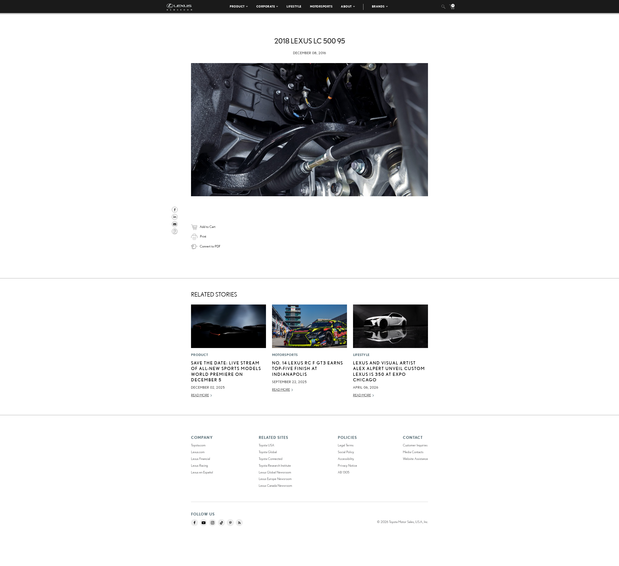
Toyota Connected (270, 459)
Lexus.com (198, 452)
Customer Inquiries (415, 445)
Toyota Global (268, 452)
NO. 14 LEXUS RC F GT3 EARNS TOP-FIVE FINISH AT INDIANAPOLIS (307, 368)
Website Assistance (415, 459)
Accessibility (346, 459)
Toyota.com (198, 445)
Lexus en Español (202, 472)
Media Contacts (413, 452)
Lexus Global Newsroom (275, 472)
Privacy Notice (347, 465)
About (346, 6)
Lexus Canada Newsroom (275, 485)
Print (203, 236)
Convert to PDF (210, 246)
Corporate (265, 6)
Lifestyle (294, 6)
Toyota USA (266, 445)
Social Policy (346, 452)
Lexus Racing (199, 465)
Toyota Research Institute (275, 465)
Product (237, 6)
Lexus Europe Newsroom (275, 479)
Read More (200, 395)
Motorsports (321, 6)
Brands (378, 6)
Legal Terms (346, 445)
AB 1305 (343, 472)
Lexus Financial (200, 459)
